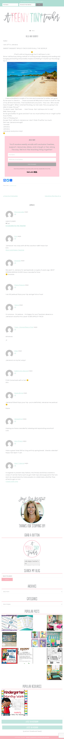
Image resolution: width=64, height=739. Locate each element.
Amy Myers (18, 441)
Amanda (17, 260)
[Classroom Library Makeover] (54, 673)
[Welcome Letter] (54, 656)
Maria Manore (19, 285)
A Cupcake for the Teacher (16, 225)
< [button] (3, 702)
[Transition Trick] (25, 656)
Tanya (16, 305)
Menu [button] (33, 30)
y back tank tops (12, 481)
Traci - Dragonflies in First (23, 327)
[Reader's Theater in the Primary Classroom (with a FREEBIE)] (25, 623)
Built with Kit (32, 172)
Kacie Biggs (18, 393)
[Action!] (39, 639)
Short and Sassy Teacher (15, 250)
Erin (15, 236)
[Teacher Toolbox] (9, 639)
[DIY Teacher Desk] (54, 623)
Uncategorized (12, 185)
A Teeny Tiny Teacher (32, 18)
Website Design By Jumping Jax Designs (37, 737)
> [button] (25, 702)
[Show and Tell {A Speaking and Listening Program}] (9, 656)
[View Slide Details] (14, 703)
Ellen (16, 351)
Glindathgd (18, 419)
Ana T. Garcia (19, 463)
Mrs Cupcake (19, 212)
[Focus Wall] (54, 639)
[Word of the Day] (9, 623)
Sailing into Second (21, 371)
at (15, 214)
